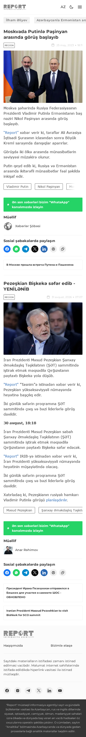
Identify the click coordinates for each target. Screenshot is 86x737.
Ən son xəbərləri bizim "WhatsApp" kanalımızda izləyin (40, 204)
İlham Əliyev (16, 20)
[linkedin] (44, 249)
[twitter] (34, 249)
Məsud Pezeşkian (19, 510)
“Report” (11, 132)
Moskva (75, 186)
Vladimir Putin (17, 186)
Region (9, 45)
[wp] (16, 249)
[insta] (17, 690)
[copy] (62, 249)
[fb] (7, 249)
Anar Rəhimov (26, 550)
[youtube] (60, 690)
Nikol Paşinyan (49, 186)
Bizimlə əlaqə (61, 646)
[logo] (15, 7)
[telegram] (25, 249)
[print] (53, 249)
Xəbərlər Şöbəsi (27, 226)
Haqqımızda (13, 646)
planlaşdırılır (56, 500)
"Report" (11, 384)
